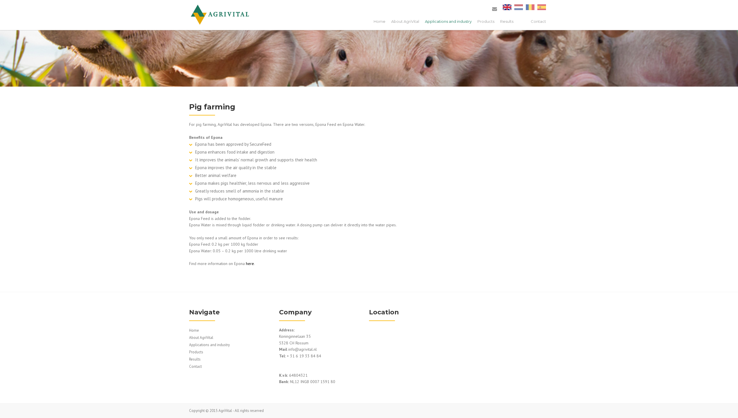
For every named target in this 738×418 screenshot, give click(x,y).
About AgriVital (405, 21)
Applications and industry (448, 21)
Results (506, 21)
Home (379, 21)
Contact (538, 21)
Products (485, 21)
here (250, 263)
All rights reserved (249, 410)
